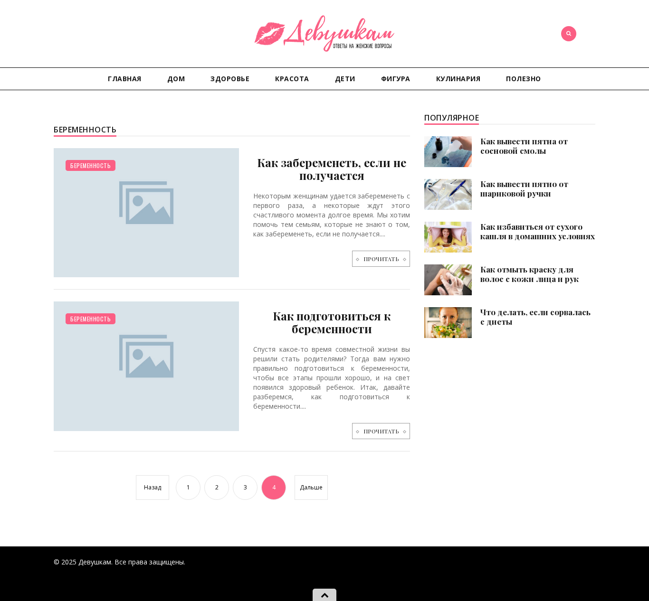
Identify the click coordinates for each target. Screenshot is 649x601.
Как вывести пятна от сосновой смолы (524, 146)
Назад (152, 487)
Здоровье (229, 78)
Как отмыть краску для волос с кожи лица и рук (529, 274)
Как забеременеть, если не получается (331, 169)
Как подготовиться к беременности (332, 322)
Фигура (395, 78)
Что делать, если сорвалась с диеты (535, 317)
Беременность (90, 165)
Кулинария (458, 78)
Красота (292, 78)
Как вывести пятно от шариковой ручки (524, 188)
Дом (176, 78)
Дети (345, 78)
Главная (125, 78)
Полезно (523, 78)
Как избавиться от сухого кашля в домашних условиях (537, 231)
